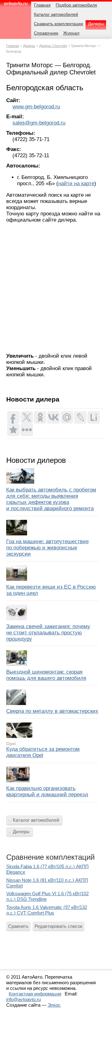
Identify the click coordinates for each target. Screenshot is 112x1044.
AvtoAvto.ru (15, 5)
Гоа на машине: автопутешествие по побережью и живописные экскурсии (47, 547)
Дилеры (29, 46)
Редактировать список (58, 926)
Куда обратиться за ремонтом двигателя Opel (43, 752)
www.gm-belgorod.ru (36, 107)
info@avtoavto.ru (23, 999)
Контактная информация (35, 993)
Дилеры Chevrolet (53, 46)
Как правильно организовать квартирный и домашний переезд (47, 791)
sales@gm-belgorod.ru (38, 123)
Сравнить (18, 926)
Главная (12, 46)
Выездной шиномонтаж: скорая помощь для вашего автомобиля (46, 675)
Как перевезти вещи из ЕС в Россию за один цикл (51, 590)
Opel (11, 743)
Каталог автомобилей (36, 820)
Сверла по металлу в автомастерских (52, 711)
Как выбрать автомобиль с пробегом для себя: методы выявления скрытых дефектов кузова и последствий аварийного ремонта (51, 499)
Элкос (54, 1005)
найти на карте (76, 183)
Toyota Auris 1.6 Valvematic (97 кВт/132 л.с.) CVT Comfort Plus (46, 910)
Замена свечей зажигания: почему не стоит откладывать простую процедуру (48, 632)
